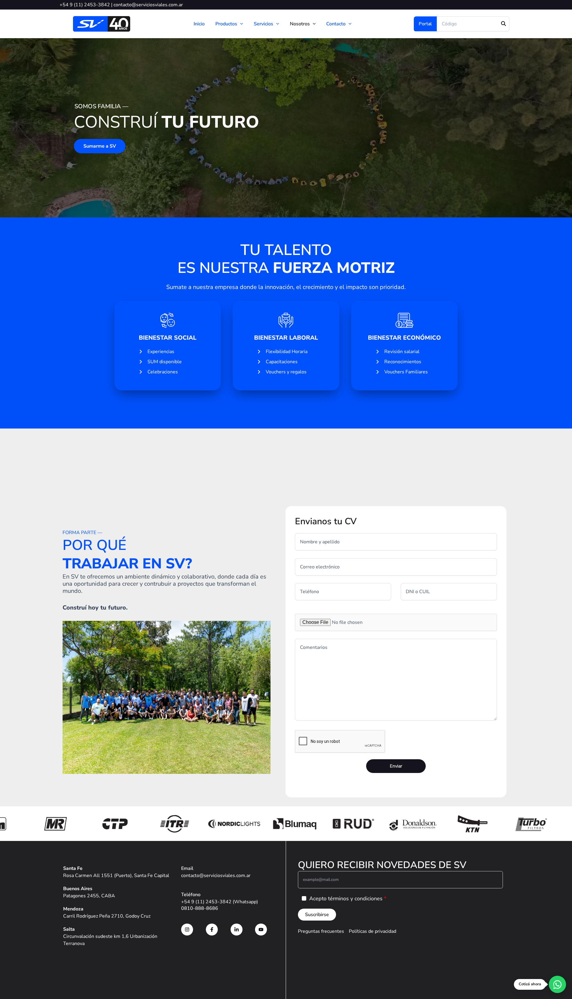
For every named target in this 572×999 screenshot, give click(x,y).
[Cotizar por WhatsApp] (557, 984)
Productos (226, 24)
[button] (240, 24)
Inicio (199, 24)
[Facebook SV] (212, 929)
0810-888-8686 (199, 908)
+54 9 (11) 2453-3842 (85, 4)
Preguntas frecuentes (321, 931)
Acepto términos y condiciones (346, 898)
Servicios (263, 24)
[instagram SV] (187, 929)
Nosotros (300, 24)
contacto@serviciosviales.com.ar (148, 4)
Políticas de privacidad (372, 931)
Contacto (336, 24)
